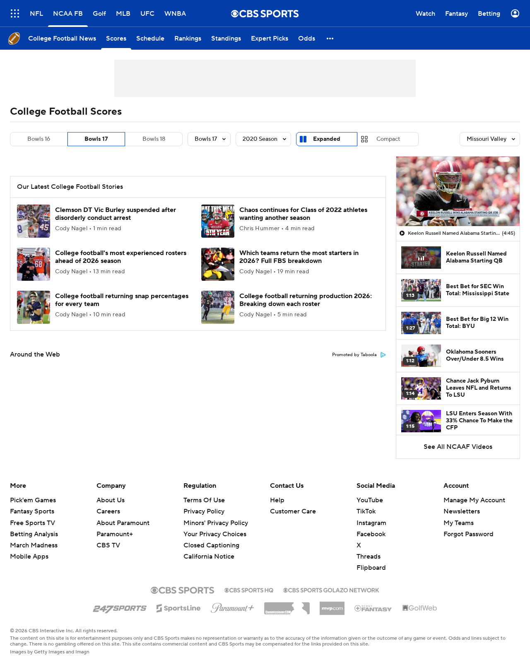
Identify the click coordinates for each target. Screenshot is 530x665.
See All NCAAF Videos (458, 447)
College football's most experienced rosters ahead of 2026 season (120, 257)
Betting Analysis (34, 534)
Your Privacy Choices (214, 534)
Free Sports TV (32, 523)
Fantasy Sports (32, 511)
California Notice (208, 556)
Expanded (326, 139)
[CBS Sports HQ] (248, 589)
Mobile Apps (29, 556)
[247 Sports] (120, 606)
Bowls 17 (96, 139)
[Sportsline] (179, 607)
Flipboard (371, 568)
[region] (458, 191)
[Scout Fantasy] (373, 608)
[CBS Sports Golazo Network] (331, 589)
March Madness (34, 545)
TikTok (366, 511)
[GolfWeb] (419, 608)
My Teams (458, 523)
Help (277, 500)
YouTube (370, 500)
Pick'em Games (33, 500)
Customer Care (293, 511)
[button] (15, 13)
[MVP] (332, 605)
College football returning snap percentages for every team (121, 300)
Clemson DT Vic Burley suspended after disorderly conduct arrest (115, 214)
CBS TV (108, 545)
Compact (388, 139)
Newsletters (461, 511)
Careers (108, 511)
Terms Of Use (204, 500)
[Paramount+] (232, 606)
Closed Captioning (211, 545)
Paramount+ (114, 534)
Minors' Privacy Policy (215, 523)
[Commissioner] (287, 605)
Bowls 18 (153, 139)
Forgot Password (468, 534)
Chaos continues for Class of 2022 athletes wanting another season (303, 214)
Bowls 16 (38, 139)
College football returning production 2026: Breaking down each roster (305, 300)
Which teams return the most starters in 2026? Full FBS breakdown (299, 257)
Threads (369, 556)
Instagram (371, 523)
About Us (110, 500)
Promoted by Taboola (354, 355)
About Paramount (122, 523)
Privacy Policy (203, 511)
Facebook (371, 534)
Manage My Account (474, 500)
